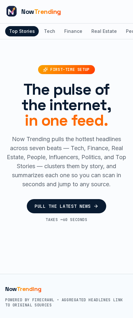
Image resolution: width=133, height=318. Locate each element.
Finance (73, 31)
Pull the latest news (63, 206)
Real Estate (104, 31)
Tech (49, 31)
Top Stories (22, 31)
